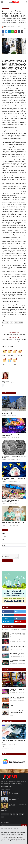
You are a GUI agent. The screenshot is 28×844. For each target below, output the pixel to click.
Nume (3, 533)
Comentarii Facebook (14, 530)
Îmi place (4, 355)
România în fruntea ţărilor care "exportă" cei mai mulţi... (14, 523)
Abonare (24, 825)
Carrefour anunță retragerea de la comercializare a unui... (10, 501)
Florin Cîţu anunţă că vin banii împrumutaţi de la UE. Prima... (13, 479)
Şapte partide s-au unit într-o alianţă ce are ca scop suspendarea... (17, 793)
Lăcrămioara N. (7, 26)
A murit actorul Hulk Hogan (16, 639)
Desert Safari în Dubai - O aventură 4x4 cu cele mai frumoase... (17, 698)
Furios (4, 364)
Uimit (15, 364)
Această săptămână (6, 629)
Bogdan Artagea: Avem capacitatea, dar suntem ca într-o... (18, 647)
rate (11, 322)
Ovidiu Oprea (12, 649)
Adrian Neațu (4, 685)
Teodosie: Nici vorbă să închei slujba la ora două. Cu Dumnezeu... (17, 799)
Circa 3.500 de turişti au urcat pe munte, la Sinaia (14, 334)
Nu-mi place (10, 355)
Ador (15, 355)
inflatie (3, 322)
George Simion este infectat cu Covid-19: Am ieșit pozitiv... (17, 805)
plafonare (4, 325)
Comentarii (4, 530)
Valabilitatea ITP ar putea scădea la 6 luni (13, 741)
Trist (9, 364)
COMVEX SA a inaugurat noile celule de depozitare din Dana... (11, 412)
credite (15, 322)
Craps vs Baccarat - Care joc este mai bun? (17, 661)
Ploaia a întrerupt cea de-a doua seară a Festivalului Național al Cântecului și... (14, 340)
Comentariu (4, 545)
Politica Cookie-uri (20, 840)
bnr (7, 322)
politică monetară (11, 325)
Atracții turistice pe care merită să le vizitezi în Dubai (18, 690)
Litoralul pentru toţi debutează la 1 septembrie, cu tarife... (17, 654)
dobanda (21, 322)
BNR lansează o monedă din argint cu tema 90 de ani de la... (14, 456)
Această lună (14, 629)
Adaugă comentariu (7, 560)
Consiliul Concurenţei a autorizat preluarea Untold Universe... (12, 434)
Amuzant (20, 355)
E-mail (3, 539)
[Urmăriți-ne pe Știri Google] (14, 761)
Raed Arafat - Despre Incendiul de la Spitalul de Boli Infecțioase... (18, 711)
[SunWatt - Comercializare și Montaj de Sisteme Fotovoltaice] (14, 587)
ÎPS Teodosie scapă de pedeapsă (17, 633)
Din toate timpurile (22, 629)
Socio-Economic (5, 8)
